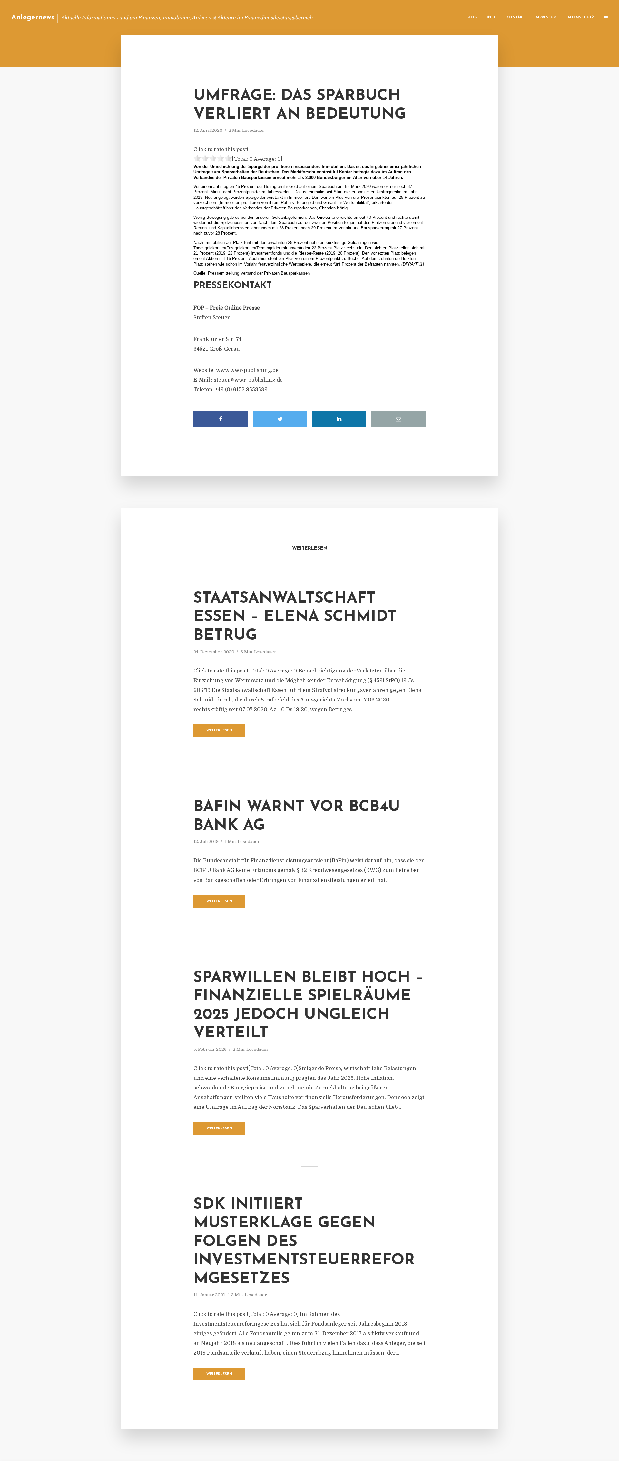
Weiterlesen (219, 730)
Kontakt (515, 17)
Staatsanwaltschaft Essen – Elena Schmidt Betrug (295, 617)
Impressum (546, 17)
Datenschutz (580, 17)
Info (492, 17)
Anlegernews (32, 17)
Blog (472, 17)
